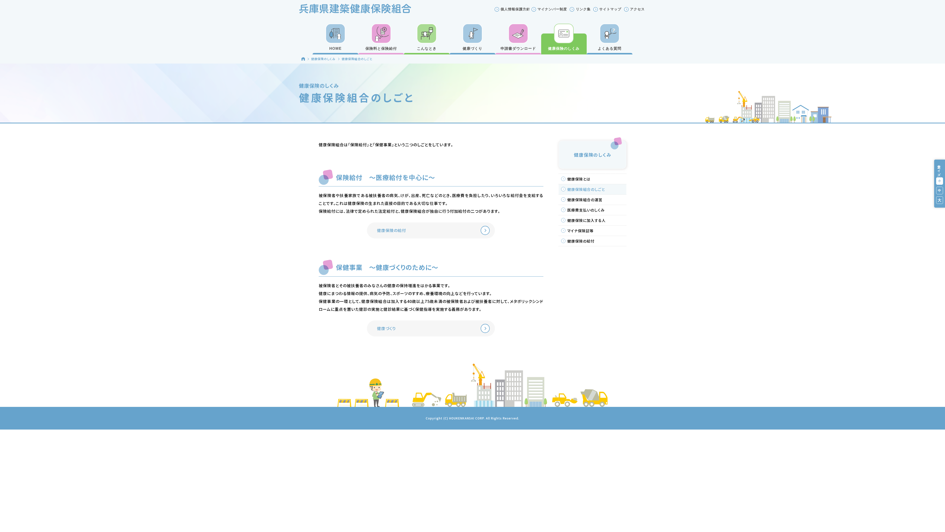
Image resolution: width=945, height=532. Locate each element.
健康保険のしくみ (323, 59)
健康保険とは (578, 179)
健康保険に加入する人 (586, 220)
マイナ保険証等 (580, 230)
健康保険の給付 (581, 241)
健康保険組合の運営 (584, 199)
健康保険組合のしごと (586, 189)
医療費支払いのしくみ (586, 210)
